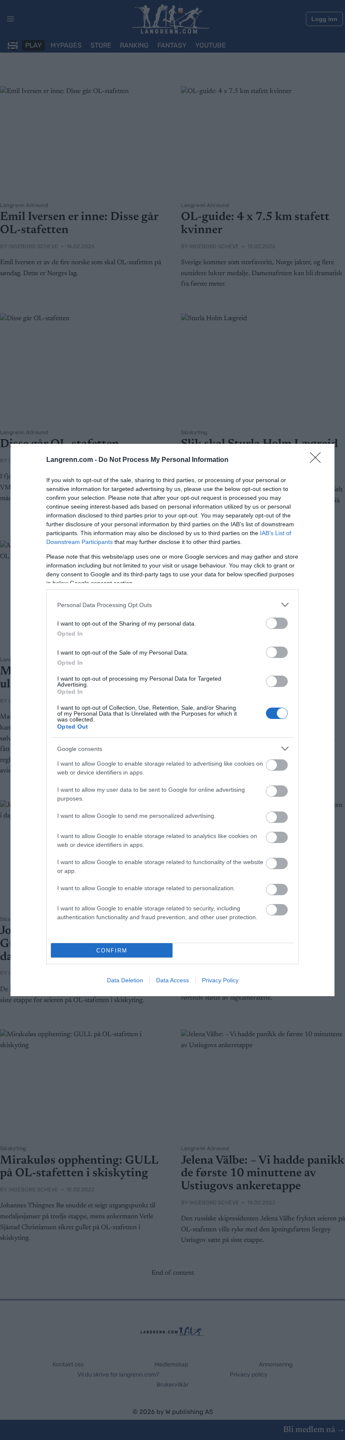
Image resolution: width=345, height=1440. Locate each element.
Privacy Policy (220, 980)
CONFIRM (111, 950)
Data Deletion (125, 980)
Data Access (172, 980)
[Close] (318, 460)
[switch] (277, 623)
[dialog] (172, 720)
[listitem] (172, 604)
